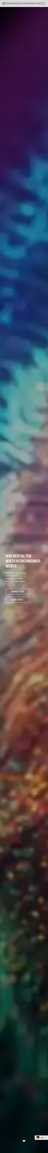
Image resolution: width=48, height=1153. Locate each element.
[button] (41, 1138)
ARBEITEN (18, 592)
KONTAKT (18, 600)
